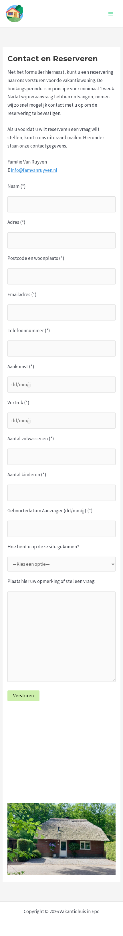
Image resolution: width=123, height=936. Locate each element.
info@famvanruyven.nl (34, 170)
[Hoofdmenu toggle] (111, 13)
